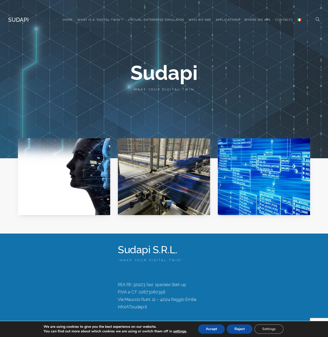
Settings (269, 329)
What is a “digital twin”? (100, 20)
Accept (211, 329)
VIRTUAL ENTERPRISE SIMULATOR (156, 20)
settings (179, 331)
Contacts (284, 20)
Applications (228, 20)
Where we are (257, 20)
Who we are (200, 20)
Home (68, 20)
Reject (239, 329)
